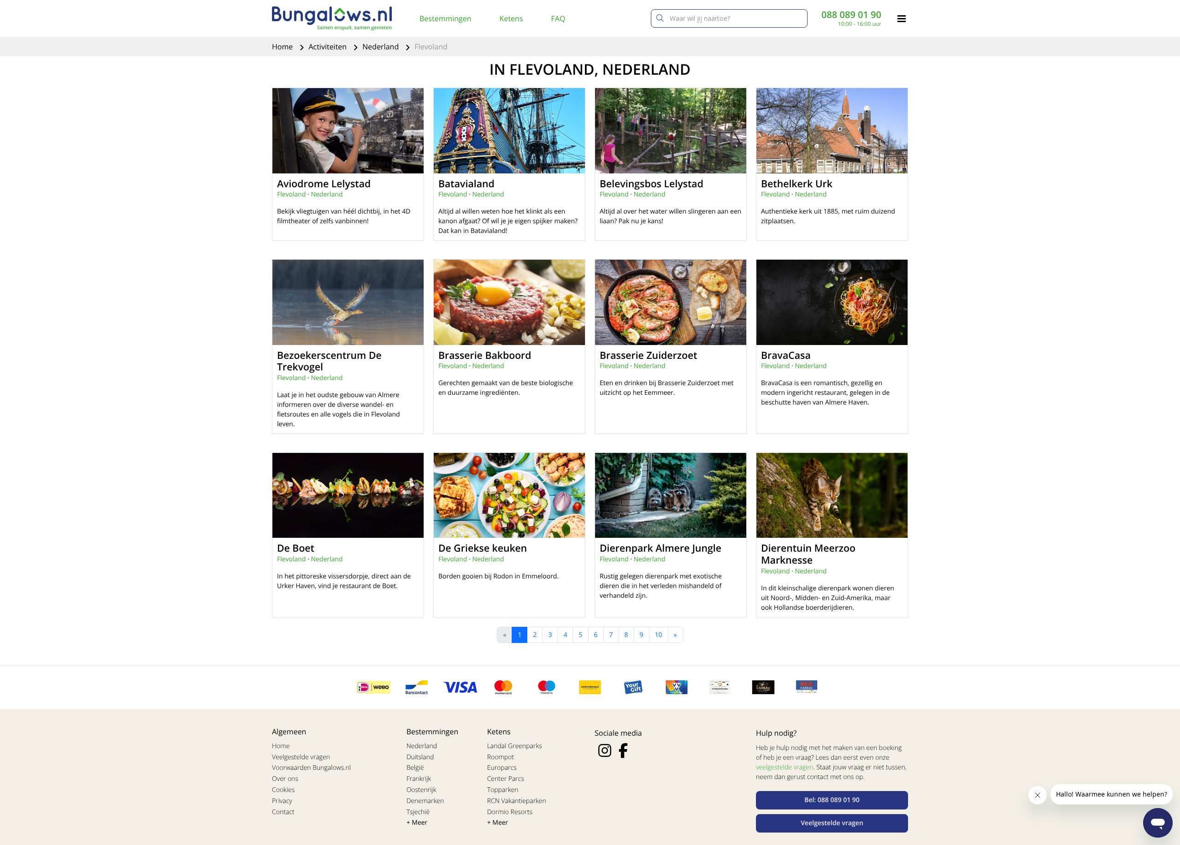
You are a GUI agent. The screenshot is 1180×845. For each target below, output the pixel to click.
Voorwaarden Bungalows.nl (311, 767)
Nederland (381, 47)
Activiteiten (328, 47)
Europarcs (502, 767)
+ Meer (417, 822)
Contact (283, 812)
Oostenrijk (422, 789)
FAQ (558, 18)
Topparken (503, 789)
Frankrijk (419, 778)
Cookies (283, 789)
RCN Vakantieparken (516, 801)
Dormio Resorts (509, 812)
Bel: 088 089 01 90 (832, 800)
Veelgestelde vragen (301, 757)
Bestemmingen (445, 18)
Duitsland (420, 757)
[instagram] (605, 750)
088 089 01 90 (851, 14)
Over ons (285, 778)
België (415, 767)
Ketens (511, 18)
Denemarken (425, 801)
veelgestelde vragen (784, 767)
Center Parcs (505, 778)
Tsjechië (418, 812)
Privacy (282, 801)
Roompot (500, 757)
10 (658, 635)
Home (283, 47)
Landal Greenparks (514, 746)
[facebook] (623, 750)
